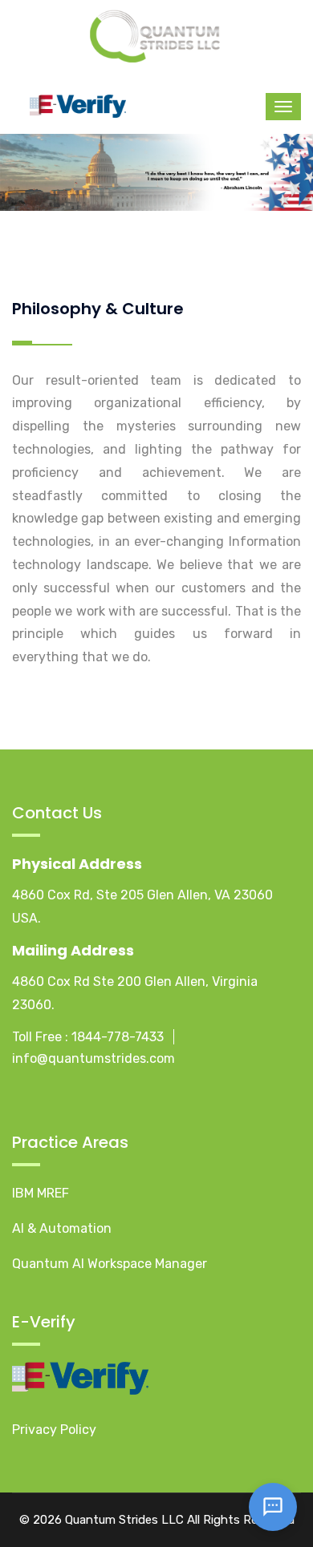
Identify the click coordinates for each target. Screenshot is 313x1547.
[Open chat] (273, 1507)
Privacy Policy (54, 1429)
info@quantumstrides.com (93, 1058)
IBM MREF (40, 1193)
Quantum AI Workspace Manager (109, 1263)
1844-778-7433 (117, 1036)
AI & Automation (62, 1228)
